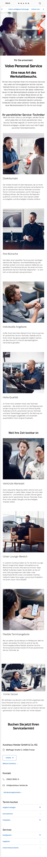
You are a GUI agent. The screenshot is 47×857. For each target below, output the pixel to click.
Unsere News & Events (11, 848)
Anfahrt (8, 758)
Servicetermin (8, 814)
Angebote (6, 841)
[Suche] (40, 3)
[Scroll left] (2, 9)
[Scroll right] (43, 9)
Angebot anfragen (9, 807)
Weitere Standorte (9, 764)
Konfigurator (7, 835)
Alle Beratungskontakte (12, 792)
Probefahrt (6, 820)
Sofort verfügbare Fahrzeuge (18, 9)
